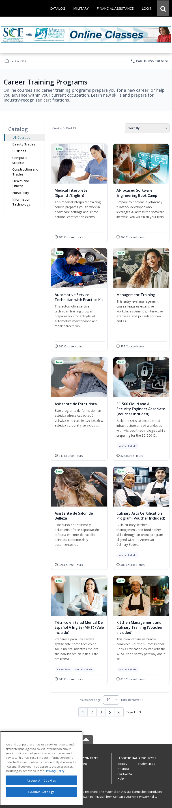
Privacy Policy (148, 797)
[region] (41, 768)
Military (122, 764)
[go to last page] (118, 712)
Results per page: (89, 700)
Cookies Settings (41, 792)
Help (121, 778)
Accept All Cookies (41, 780)
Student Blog (146, 764)
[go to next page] (109, 712)
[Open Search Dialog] (163, 8)
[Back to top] (86, 760)
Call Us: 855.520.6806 (149, 61)
